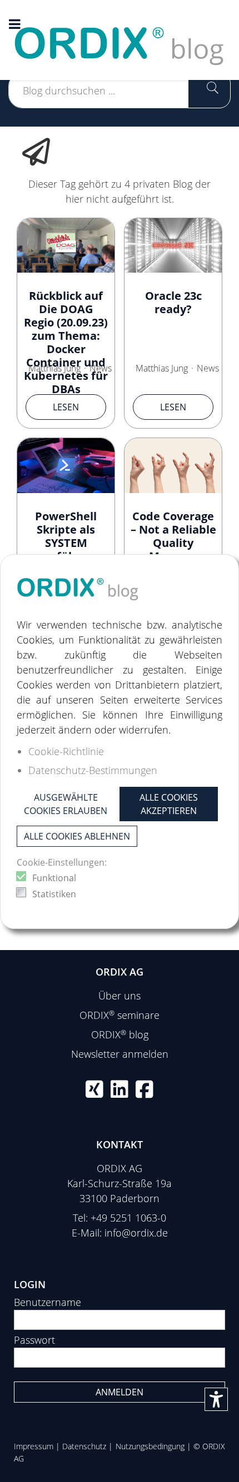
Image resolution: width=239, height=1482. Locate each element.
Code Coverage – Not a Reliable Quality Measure (173, 536)
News (100, 368)
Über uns (119, 995)
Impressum (33, 1446)
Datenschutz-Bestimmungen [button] (92, 770)
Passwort (34, 1340)
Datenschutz (84, 1446)
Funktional (54, 878)
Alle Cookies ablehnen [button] (77, 836)
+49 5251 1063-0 (128, 1217)
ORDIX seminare (119, 1015)
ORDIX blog (119, 1034)
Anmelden (119, 1392)
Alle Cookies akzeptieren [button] (169, 804)
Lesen (66, 407)
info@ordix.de (136, 1232)
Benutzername (47, 1302)
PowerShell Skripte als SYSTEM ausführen (66, 536)
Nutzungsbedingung (150, 1446)
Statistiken (54, 894)
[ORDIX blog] (119, 39)
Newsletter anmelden (119, 1054)
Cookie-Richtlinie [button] (66, 751)
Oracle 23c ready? (173, 302)
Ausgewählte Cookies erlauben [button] (65, 804)
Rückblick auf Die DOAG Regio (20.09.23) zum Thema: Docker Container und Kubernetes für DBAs (66, 342)
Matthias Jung (54, 368)
